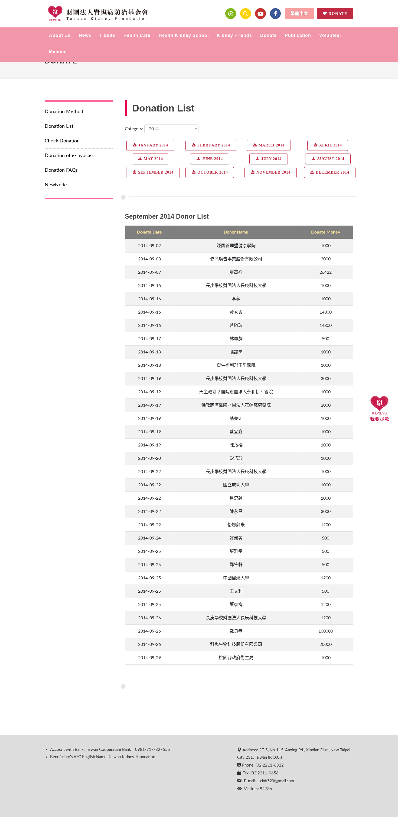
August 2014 (330, 159)
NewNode (56, 185)
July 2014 (271, 159)
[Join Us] (230, 13)
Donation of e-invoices (69, 155)
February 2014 (213, 145)
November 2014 (273, 172)
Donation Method (64, 111)
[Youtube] (260, 13)
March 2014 (272, 145)
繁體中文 (299, 13)
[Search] (245, 13)
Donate (337, 13)
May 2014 (153, 159)
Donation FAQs (61, 170)
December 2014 (332, 172)
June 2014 (212, 159)
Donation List (59, 126)
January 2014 (153, 145)
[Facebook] (275, 13)
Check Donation (62, 141)
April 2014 (330, 145)
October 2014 (212, 172)
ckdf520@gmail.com (277, 781)
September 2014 (156, 172)
